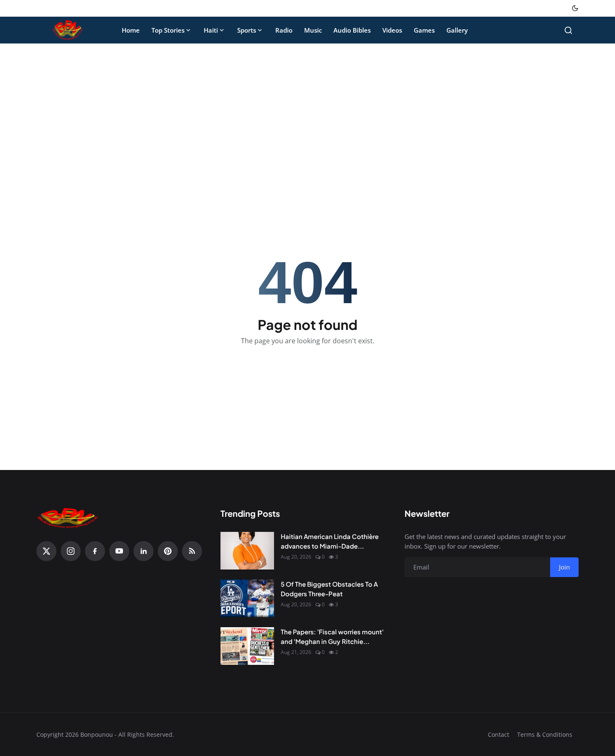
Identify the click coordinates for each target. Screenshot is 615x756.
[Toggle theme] (575, 8)
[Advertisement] (307, 112)
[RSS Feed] (192, 551)
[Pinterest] (168, 551)
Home (131, 30)
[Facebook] (95, 551)
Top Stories (167, 30)
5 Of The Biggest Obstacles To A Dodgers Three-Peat (329, 589)
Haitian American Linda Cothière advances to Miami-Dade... (330, 541)
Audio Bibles (352, 30)
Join (564, 567)
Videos (392, 30)
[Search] (568, 30)
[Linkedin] (143, 551)
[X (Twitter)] (46, 551)
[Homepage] (67, 30)
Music (313, 30)
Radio (283, 30)
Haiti (211, 30)
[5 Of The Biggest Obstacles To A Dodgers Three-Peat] (247, 598)
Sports (246, 30)
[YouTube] (119, 551)
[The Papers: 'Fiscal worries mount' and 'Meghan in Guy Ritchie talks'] (247, 646)
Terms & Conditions (544, 734)
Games (424, 30)
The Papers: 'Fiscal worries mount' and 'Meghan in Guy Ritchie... (332, 636)
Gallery (457, 30)
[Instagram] (71, 551)
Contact (498, 734)
